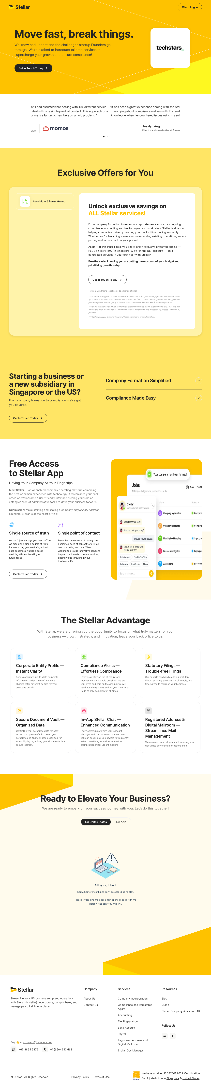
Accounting (125, 1015)
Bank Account (126, 1027)
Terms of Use (101, 1077)
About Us (89, 998)
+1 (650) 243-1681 (61, 1049)
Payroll (122, 1034)
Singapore (172, 1078)
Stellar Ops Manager (130, 1050)
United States (190, 1078)
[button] (104, 136)
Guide (165, 1004)
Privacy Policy (80, 1077)
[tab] (45, 201)
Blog (164, 998)
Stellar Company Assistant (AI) (181, 1011)
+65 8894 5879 (28, 1049)
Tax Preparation (128, 1021)
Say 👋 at (31, 1042)
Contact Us (91, 1004)
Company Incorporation (133, 998)
